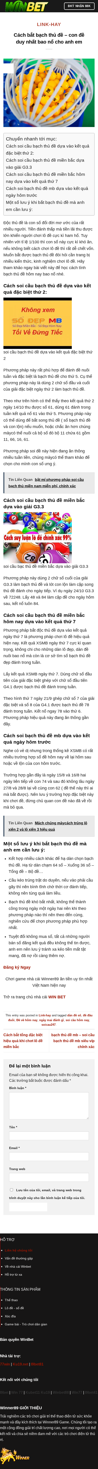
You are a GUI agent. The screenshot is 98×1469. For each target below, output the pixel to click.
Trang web (17, 1169)
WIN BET (57, 997)
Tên (13, 1127)
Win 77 (17, 1392)
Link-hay (49, 24)
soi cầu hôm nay (77, 1020)
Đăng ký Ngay (17, 967)
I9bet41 (91, 1392)
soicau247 (48, 1024)
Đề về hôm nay (26, 1020)
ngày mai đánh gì (51, 1020)
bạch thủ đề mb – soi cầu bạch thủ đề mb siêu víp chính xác (73, 1041)
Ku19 (45, 1392)
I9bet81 (37, 1364)
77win (5, 1364)
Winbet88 (61, 1392)
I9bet (4, 1392)
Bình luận (17, 1088)
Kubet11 (33, 1392)
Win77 (77, 1392)
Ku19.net (20, 1364)
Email (14, 1148)
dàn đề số (74, 1015)
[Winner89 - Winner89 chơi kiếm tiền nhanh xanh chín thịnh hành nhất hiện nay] (26, 6)
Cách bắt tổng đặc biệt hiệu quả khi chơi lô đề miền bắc (23, 1041)
